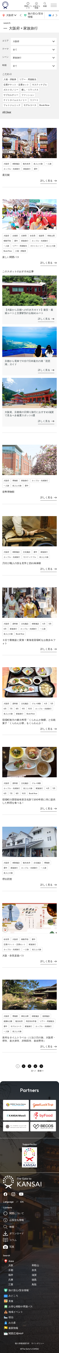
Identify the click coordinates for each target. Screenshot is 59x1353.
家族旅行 (17, 57)
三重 (10, 1284)
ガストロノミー (10, 89)
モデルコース (30, 105)
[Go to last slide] (20, 15)
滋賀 (34, 1274)
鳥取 (34, 1284)
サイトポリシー (37, 1343)
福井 (10, 1274)
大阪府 (16, 41)
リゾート (34, 100)
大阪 (10, 1265)
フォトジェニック (11, 105)
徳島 (34, 1279)
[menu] (54, 5)
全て (15, 49)
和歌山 (35, 1265)
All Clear (6, 112)
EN (21, 1201)
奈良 (34, 1270)
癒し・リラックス (29, 89)
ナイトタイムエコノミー (15, 100)
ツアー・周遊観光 (27, 79)
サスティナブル (39, 84)
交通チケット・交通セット (16, 84)
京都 (10, 1270)
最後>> (41, 1070)
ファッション (27, 95)
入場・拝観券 (9, 79)
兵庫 (10, 1279)
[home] (12, 5)
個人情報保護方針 (22, 1343)
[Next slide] (56, 15)
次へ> (33, 1070)
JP (17, 1201)
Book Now (44, 105)
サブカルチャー (10, 95)
